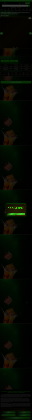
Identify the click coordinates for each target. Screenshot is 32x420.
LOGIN (11, 214)
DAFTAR (20, 214)
